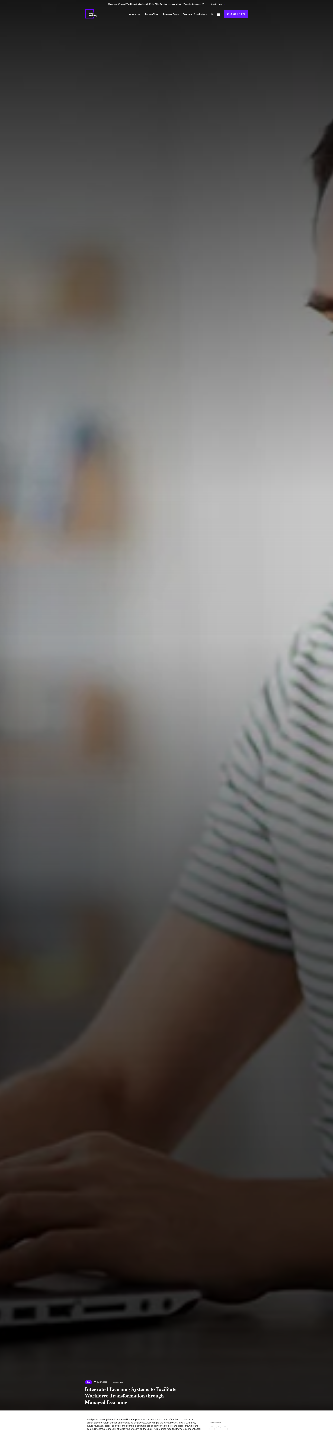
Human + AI (134, 14)
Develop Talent (152, 14)
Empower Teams (171, 14)
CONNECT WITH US (236, 14)
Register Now (216, 4)
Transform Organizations (195, 14)
